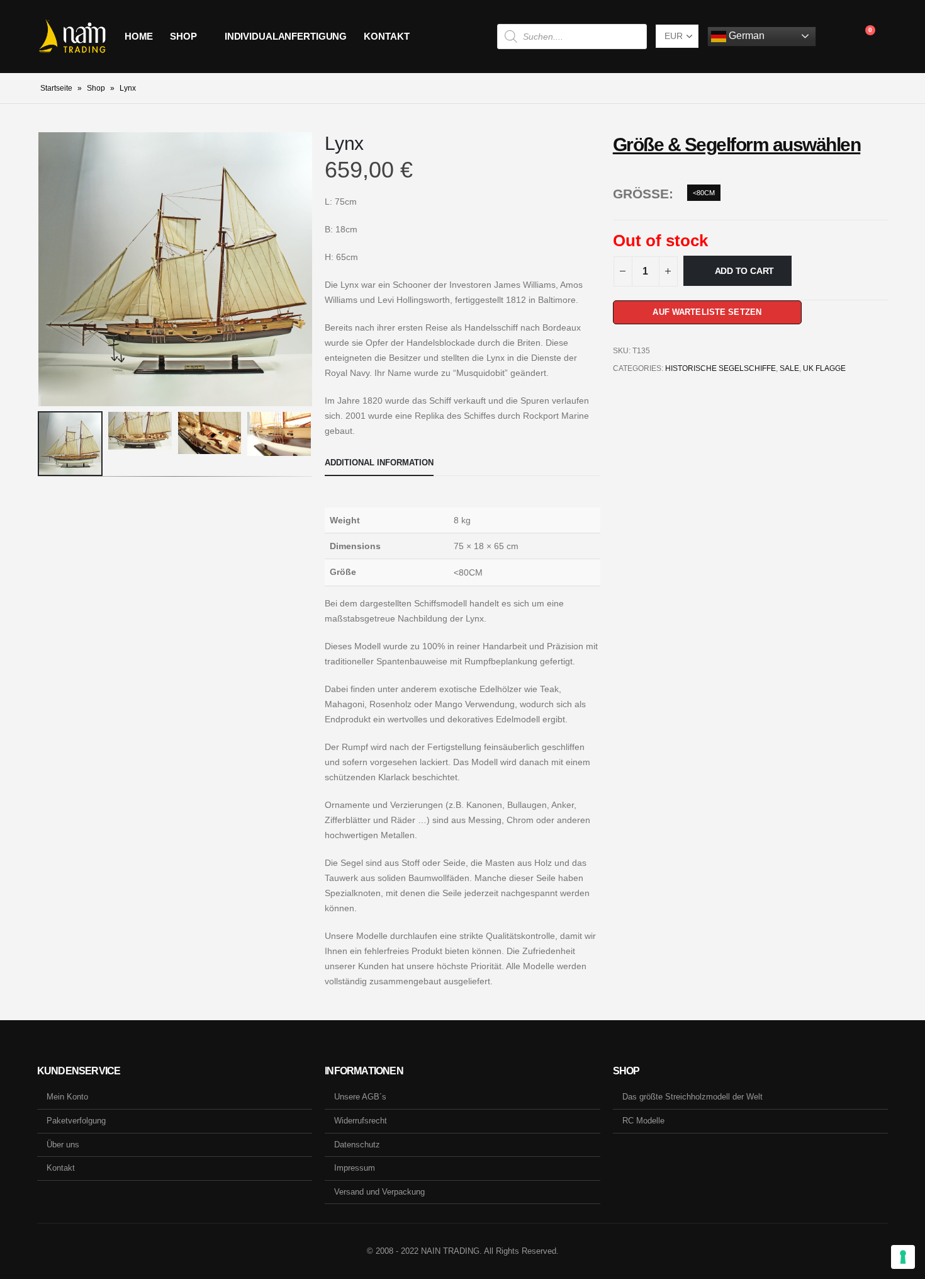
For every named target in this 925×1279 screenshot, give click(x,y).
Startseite (56, 88)
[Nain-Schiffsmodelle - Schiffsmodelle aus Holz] (72, 36)
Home (139, 36)
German (745, 35)
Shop (183, 36)
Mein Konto (67, 1096)
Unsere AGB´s (360, 1096)
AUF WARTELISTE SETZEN (707, 312)
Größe (641, 193)
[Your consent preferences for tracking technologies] (903, 1257)
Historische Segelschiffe (720, 368)
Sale (789, 368)
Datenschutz (357, 1144)
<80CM (704, 192)
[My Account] (835, 36)
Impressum (354, 1168)
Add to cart (745, 271)
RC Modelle (643, 1120)
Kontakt (386, 36)
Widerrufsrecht (360, 1120)
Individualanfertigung (286, 36)
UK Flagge (824, 368)
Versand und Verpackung (379, 1192)
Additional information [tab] (379, 462)
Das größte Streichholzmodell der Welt (692, 1096)
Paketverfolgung (76, 1120)
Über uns (63, 1144)
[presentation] (40, 268)
